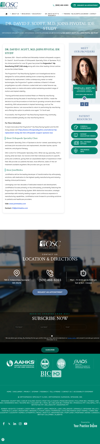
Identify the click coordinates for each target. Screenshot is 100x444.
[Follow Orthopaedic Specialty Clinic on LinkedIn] (14, 424)
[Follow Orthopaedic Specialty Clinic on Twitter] (9, 424)
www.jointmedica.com (17, 204)
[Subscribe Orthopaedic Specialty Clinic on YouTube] (25, 424)
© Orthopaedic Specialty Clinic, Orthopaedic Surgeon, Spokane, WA (50, 397)
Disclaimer (17, 392)
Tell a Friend (55, 392)
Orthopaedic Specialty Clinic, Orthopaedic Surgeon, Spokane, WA (26, 33)
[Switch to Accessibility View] (2, 439)
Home (9, 392)
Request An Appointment (87, 5)
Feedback (44, 392)
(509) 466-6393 (61, 5)
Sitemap (35, 392)
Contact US (50, 257)
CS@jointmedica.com (20, 208)
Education (57, 33)
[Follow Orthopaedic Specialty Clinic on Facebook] (3, 424)
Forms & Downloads (85, 127)
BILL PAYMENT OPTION (85, 143)
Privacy (27, 392)
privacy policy (72, 338)
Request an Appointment (50, 292)
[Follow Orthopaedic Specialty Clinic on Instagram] (20, 424)
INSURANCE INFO (84, 151)
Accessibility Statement (83, 392)
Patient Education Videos (88, 135)
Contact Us (67, 392)
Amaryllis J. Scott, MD (84, 91)
